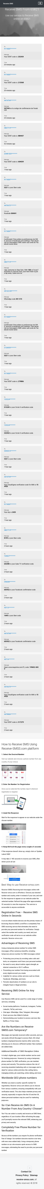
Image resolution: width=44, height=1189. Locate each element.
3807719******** (10, 128)
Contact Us (26, 1171)
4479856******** (10, 714)
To (4, 46)
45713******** (9, 608)
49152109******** (10, 291)
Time (5, 62)
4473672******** (10, 205)
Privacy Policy (22, 1175)
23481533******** (10, 154)
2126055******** (10, 348)
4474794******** (10, 100)
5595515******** (10, 451)
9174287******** (10, 49)
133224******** (9, 399)
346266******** (9, 582)
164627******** (9, 556)
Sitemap (34, 1175)
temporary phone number (11, 954)
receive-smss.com (25, 1179)
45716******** (9, 659)
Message (6, 54)
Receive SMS (8, 4)
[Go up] (30, 1168)
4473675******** (10, 687)
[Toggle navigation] (40, 3)
